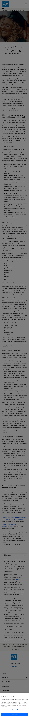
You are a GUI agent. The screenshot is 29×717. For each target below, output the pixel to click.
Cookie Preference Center (14, 709)
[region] (14, 705)
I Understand (14, 714)
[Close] (27, 694)
